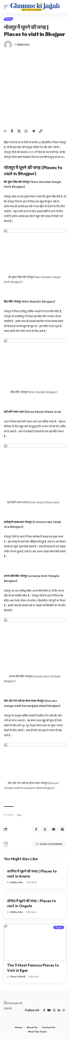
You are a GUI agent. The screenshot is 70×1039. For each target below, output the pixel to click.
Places (8, 19)
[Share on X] (19, 131)
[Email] (53, 829)
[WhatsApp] (64, 1010)
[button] (7, 6)
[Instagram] (54, 1010)
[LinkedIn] (59, 1010)
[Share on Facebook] (12, 131)
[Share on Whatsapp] (26, 131)
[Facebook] (44, 1010)
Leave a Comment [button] (51, 844)
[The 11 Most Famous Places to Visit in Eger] (35, 942)
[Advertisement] (35, 88)
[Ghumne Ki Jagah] (35, 6)
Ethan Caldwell (17, 976)
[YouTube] (49, 1010)
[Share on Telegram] (33, 131)
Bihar (19, 815)
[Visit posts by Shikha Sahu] (8, 45)
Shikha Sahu (23, 44)
